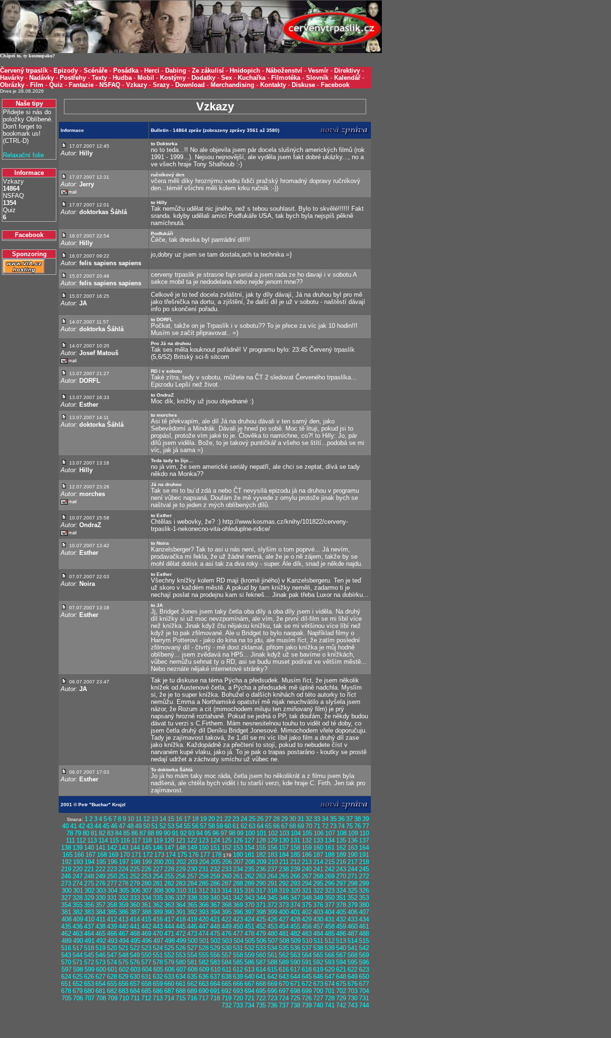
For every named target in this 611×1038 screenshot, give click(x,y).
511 (318, 940)
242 (330, 869)
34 (325, 818)
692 (226, 991)
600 (101, 969)
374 (295, 904)
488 (364, 933)
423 (238, 919)
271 (353, 876)
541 (353, 948)
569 (364, 955)
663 (204, 983)
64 (260, 826)
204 (204, 861)
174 (171, 854)
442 (146, 926)
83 (110, 833)
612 (238, 969)
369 (238, 904)
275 (89, 883)
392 (192, 912)
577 (146, 962)
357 (100, 904)
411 (100, 919)
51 (154, 826)
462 (66, 933)
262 (249, 876)
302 (89, 890)
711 (135, 998)
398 (261, 912)
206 (227, 861)
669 (272, 983)
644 (295, 976)
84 (118, 833)
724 (284, 998)
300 (67, 890)
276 (100, 883)
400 (284, 912)
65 (268, 826)
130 (284, 840)
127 (249, 840)
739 (307, 1005)
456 (307, 926)
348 (307, 897)
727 (318, 998)
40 (65, 826)
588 (272, 962)
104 (296, 833)
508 (284, 940)
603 (135, 969)
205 (216, 861)
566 (330, 955)
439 (112, 926)
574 (112, 962)
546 (100, 955)
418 (181, 919)
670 (284, 983)
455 (295, 926)
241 (318, 869)
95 (207, 833)
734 (249, 1005)
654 (100, 983)
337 (181, 897)
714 (169, 998)
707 (89, 998)
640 (249, 976)
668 (261, 983)
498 (170, 940)
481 (284, 933)
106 (319, 833)
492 (101, 940)
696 (272, 991)
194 (89, 861)
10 (130, 818)
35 (333, 818)
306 (135, 890)
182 (261, 854)
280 (146, 883)
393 (204, 912)
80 (86, 833)
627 (100, 976)
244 (353, 869)
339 (204, 897)
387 (135, 912)
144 (135, 847)
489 (67, 940)
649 (353, 976)
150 (204, 847)
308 (158, 890)
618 (307, 969)
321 (307, 890)
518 (89, 948)
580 (181, 962)
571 (78, 962)
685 (146, 991)
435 (66, 926)
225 (135, 869)
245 (364, 869)
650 (364, 976)
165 (68, 854)
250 (112, 876)
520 (112, 948)
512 (330, 940)
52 (162, 826)
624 (66, 976)
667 (249, 983)
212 (295, 861)
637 (215, 976)
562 (284, 955)
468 (135, 933)
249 (100, 876)
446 (192, 926)
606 (170, 969)
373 (284, 904)
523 (146, 948)
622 (353, 969)
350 (330, 897)
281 (158, 883)
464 (89, 933)
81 (94, 833)
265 (284, 876)
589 (284, 962)
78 (69, 833)
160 (318, 847)
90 (167, 833)
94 (199, 833)
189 (341, 854)
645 (307, 976)
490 (78, 940)
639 (238, 976)
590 (295, 962)
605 (158, 969)
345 (272, 897)
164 (364, 847)
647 (330, 976)
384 (100, 912)
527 (192, 948)
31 (300, 818)
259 (215, 876)
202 (181, 861)
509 (296, 940)
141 (100, 847)
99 (240, 833)
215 (330, 861)
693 (238, 991)
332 (123, 897)
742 (341, 1005)
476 (226, 933)
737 (284, 1005)
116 (125, 840)
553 (181, 955)
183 (272, 854)
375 (307, 904)
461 (364, 926)
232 (215, 869)
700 (318, 991)
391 (181, 912)
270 (341, 876)
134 (330, 840)
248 (89, 876)
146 (158, 847)
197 (124, 861)
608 (193, 969)
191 (364, 854)
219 (66, 869)
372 (272, 904)
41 (73, 826)
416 (158, 919)
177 (205, 854)
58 (211, 826)
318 (272, 890)
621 (341, 969)
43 (89, 826)
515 (364, 940)
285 (204, 883)
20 (211, 818)
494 (124, 940)
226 (146, 869)
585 (238, 962)
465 (100, 933)
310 (181, 890)
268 (318, 876)
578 (158, 962)
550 (146, 955)
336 (169, 897)
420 (204, 919)
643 (284, 976)
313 (215, 890)
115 (114, 840)
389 (158, 912)
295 (318, 883)
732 (226, 1005)
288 (238, 883)
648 (341, 976)
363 (169, 904)
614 (261, 969)
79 (77, 833)
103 (284, 833)
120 (169, 840)
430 (318, 919)
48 (130, 826)
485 (330, 933)
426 (272, 919)
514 (353, 940)
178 (216, 854)
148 (181, 847)
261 (238, 876)
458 (330, 926)
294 (307, 883)
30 (292, 818)
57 (203, 826)
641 (261, 976)
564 (307, 955)
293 (295, 883)
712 (146, 998)
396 (238, 912)
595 (353, 962)
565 (318, 955)
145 (146, 847)
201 (170, 861)
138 (66, 847)
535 (284, 948)
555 (204, 955)
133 (318, 840)
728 (330, 998)
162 (341, 847)
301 (78, 890)
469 (146, 933)
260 (226, 876)
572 (89, 962)
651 (66, 983)
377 (330, 904)
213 (307, 861)
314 (226, 890)
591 (307, 962)
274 (78, 883)
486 (341, 933)
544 (78, 955)
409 (78, 919)
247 (78, 876)
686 (158, 991)
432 (341, 919)
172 (148, 854)
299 (364, 883)
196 (112, 861)
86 (134, 833)
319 (284, 890)
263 (261, 876)
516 (66, 948)
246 (66, 876)
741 (330, 1005)
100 (250, 833)
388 (146, 912)
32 (309, 818)
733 (238, 1005)
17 (187, 818)
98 (232, 833)
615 (272, 969)
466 (112, 933)
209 (261, 861)
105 (307, 833)
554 (192, 955)
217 (353, 861)
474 (204, 933)
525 (169, 948)
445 (181, 926)
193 (78, 861)
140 (89, 847)
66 (276, 826)
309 (170, 890)
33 (317, 818)
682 (112, 991)
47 (122, 826)
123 (204, 840)
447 (204, 926)
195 (101, 861)
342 (238, 897)
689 (192, 991)
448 (215, 926)
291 (272, 883)
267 (307, 876)
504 (238, 940)
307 (147, 890)
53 (171, 826)
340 (215, 897)
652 (78, 983)
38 (357, 818)
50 (146, 826)
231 (204, 869)
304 (112, 890)
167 (90, 854)
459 (341, 926)
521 (123, 948)
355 (78, 904)
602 (124, 969)
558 (238, 955)
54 (179, 826)
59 (219, 826)
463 (78, 933)
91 (175, 833)
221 (89, 869)
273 (66, 883)
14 (162, 818)
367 (215, 904)
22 (227, 818)
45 (106, 826)
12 (146, 818)
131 (295, 840)
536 (295, 948)
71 (317, 826)
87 (142, 833)
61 (235, 826)
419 (192, 919)
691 (215, 991)
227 (158, 869)
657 (135, 983)
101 (261, 833)
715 (181, 998)
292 (284, 883)
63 (252, 826)
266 (295, 876)
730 (353, 998)
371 (261, 904)
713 (158, 998)
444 (169, 926)
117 (136, 840)
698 (295, 991)
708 (101, 998)
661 (181, 983)
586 (249, 962)
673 (318, 983)
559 (249, 955)
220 (78, 869)
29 (284, 818)
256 (181, 876)
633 (169, 976)
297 (341, 883)
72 (325, 826)
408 (67, 919)
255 (169, 876)
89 (159, 833)
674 (330, 983)
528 (204, 948)
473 (192, 933)
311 (192, 890)
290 (261, 883)
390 (169, 912)
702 (341, 991)
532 (249, 948)
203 (193, 861)
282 (169, 883)
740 (318, 1005)
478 (249, 933)
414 (135, 919)
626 (89, 976)
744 (364, 1005)
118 (147, 840)
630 (135, 976)
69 (300, 826)
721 (249, 998)
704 (364, 991)
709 (112, 998)
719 (226, 998)
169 (113, 854)
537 (307, 948)
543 (66, 955)
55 (187, 826)
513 (341, 940)
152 (226, 847)
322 (318, 890)
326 (364, 890)
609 (204, 969)
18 (195, 818)
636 (204, 976)
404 (330, 912)
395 (226, 912)
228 (169, 869)
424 (249, 919)
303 (101, 890)
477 (238, 933)
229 (181, 869)
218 (364, 861)
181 (249, 854)
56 (195, 826)
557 (226, 955)
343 (249, 897)
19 (203, 818)
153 (238, 847)
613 (249, 969)
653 (89, 983)
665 (226, 983)
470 (158, 933)
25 (252, 818)
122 (192, 840)
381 (66, 912)
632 (158, 976)
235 (249, 869)
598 (78, 969)
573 (100, 962)
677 (364, 983)
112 (81, 840)
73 (333, 826)
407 (364, 912)
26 (260, 818)
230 (192, 869)
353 (364, 897)
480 (272, 933)
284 (192, 883)
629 (123, 976)
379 (353, 904)
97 (224, 833)
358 (112, 904)
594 (341, 962)
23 (235, 818)
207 (238, 861)
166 (79, 854)
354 (66, 904)
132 (307, 840)
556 (215, 955)
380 (364, 904)
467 (123, 933)
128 (261, 840)
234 (238, 869)
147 (169, 847)
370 (249, 904)
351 (341, 897)
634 (181, 976)
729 (341, 998)
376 (318, 904)
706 (78, 998)
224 (123, 869)
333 (135, 897)
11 (139, 818)
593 (330, 962)
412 (112, 919)
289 (249, 883)
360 (135, 904)
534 (272, 948)
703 (353, 991)
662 (192, 983)
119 (158, 840)
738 (295, 1005)
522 (135, 948)
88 (150, 833)
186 (307, 854)
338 (192, 897)
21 (219, 818)
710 (124, 998)
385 (112, 912)
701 (330, 991)
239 (295, 869)
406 (353, 912)
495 (135, 940)
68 (292, 826)
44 (98, 826)
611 (227, 969)
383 (89, 912)
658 (146, 983)
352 (353, 897)
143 (123, 847)
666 (238, 983)
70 (309, 826)
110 (364, 833)
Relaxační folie (23, 155)
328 (78, 897)
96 (215, 833)
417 (169, 919)
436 (78, 926)
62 (244, 826)
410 (89, 919)
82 (102, 833)
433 (353, 919)
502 (216, 940)
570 (66, 962)
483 (307, 933)
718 (215, 998)
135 (341, 840)
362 (158, 904)
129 (272, 840)
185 (295, 854)
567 (341, 955)
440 (123, 926)
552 (169, 955)
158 (295, 847)
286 (215, 883)
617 (295, 969)
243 (341, 869)
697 (284, 991)
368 (226, 904)
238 (284, 869)
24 (244, 818)
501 (204, 940)
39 (365, 818)
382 (78, 912)
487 (353, 933)
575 (123, 962)
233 (226, 869)
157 (284, 847)
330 (100, 897)
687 (169, 991)
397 (249, 912)
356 (89, 904)
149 (192, 847)
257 (192, 876)
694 (249, 991)
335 (158, 897)
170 (125, 854)
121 (181, 840)
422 (226, 919)
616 (284, 969)
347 (295, 897)
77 (365, 826)
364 (181, 904)
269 (330, 876)
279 (135, 883)
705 (67, 998)
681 (100, 991)
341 (226, 897)
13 (154, 818)
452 (261, 926)
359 (123, 904)
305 (124, 890)
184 (284, 854)
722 (261, 998)
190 (353, 854)
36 (341, 818)
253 (146, 876)
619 (318, 969)
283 (181, 883)
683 (123, 991)
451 (249, 926)
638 (226, 976)
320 (295, 890)
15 (171, 818)
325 (353, 890)
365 (192, 904)
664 (215, 983)
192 (67, 861)
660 (169, 983)
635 (192, 976)
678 (66, 991)
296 (330, 883)
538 (318, 948)
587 (261, 962)
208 (250, 861)
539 (330, 948)
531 (238, 948)
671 (295, 983)
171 (136, 854)
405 (341, 912)
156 (272, 847)
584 (226, 962)
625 (78, 976)
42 (81, 826)
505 (250, 940)
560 (261, 955)
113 (92, 840)
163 (353, 847)
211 (284, 861)
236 (261, 869)
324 (341, 890)
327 (66, 897)
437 (89, 926)
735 (261, 1005)
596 (364, 962)
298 (353, 883)
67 (284, 826)
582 (204, 962)
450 (238, 926)
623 (364, 969)
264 (272, 876)
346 (284, 897)
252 (135, 876)
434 (364, 919)
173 (159, 854)
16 (179, 818)
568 (353, 955)
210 (273, 861)
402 (307, 912)
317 (261, 890)
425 (261, 919)
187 (318, 854)
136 (353, 840)
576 (135, 962)
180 (238, 854)
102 (273, 833)
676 (353, 983)
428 (295, 919)
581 (192, 962)
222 (100, 869)
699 (307, 991)
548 (123, 955)
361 (146, 904)
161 (330, 847)
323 (330, 890)
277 (112, 883)
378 (341, 904)
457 (318, 926)
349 (318, 897)
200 (158, 861)
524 (158, 948)
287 (226, 883)
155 (261, 847)
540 (341, 948)
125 (226, 840)
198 (135, 861)
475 (215, 933)
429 (307, 919)
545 (89, 955)
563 (295, 955)
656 (123, 983)
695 (261, 991)
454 (284, 926)
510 (307, 940)
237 (272, 869)
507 (273, 940)
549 (135, 955)
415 (146, 919)
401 (295, 912)
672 (307, 983)
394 (215, 912)
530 (226, 948)
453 (272, 926)
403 (318, 912)
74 (341, 826)
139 (78, 847)
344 (261, 897)
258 (204, 876)
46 (114, 826)
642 (272, 976)
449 (226, 926)
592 (318, 962)
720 (238, 998)
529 (215, 948)
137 (364, 840)
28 (276, 818)
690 (204, 991)
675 (341, 983)
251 (123, 876)
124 (215, 840)
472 (181, 933)
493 (112, 940)
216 (341, 861)
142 (112, 847)
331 (112, 897)
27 (268, 818)
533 (261, 948)
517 (78, 948)
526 (181, 948)
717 (204, 998)
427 (284, 919)
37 (349, 818)
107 (330, 833)
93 (191, 833)
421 (215, 919)
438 (100, 926)
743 (353, 1005)
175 (182, 854)
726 (307, 998)
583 (215, 962)
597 (67, 969)
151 (215, 847)
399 (272, 912)
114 (103, 840)
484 (318, 933)
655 (112, 983)
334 (146, 897)
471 (169, 933)
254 (158, 876)
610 (216, 969)
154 (249, 847)
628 (112, 976)
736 (272, 1005)
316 (249, 890)
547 (112, 955)
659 (158, 983)
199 (147, 861)
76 (357, 826)
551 (158, 955)
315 (238, 890)
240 (307, 869)
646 (318, 976)
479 (261, 933)
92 (183, 833)
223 (112, 869)
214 (318, 861)
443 (158, 926)
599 (89, 969)
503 (227, 940)
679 (78, 991)
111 (70, 840)
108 (342, 833)
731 (364, 998)
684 (135, 991)
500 (193, 940)
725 (295, 998)
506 (261, 940)
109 (353, 833)
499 (181, 940)
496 (147, 940)
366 (204, 904)
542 (364, 948)
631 (146, 976)
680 (89, 991)
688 (181, 991)
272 (364, 876)
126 (238, 840)
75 (349, 826)
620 (330, 969)
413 (123, 919)
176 (194, 854)
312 (204, 890)
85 (126, 833)
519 (100, 948)
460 (353, 926)
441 (135, 926)
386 (123, 912)
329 (89, 897)
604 (147, 969)
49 (138, 826)
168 (102, 854)
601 (112, 969)
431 (330, 919)
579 (169, 962)
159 (307, 847)
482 (295, 933)
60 (227, 826)
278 (123, 883)
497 (158, 940)
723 (272, 998)
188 (330, 854)
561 (272, 955)
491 (89, 940)
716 (192, 998)
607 (181, 969)
